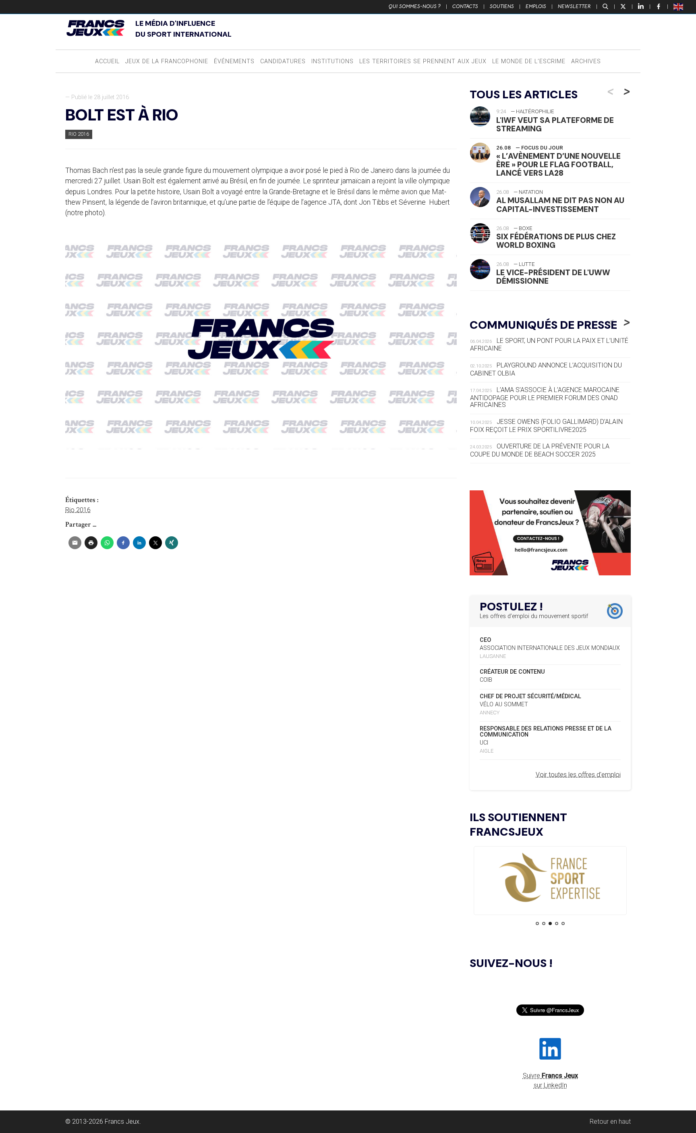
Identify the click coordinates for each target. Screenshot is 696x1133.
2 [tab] (543, 923)
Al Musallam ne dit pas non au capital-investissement (560, 204)
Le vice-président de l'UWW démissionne (553, 277)
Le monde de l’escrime (529, 61)
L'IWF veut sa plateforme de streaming (555, 124)
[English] (678, 6)
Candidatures (283, 61)
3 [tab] (550, 923)
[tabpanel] (550, 878)
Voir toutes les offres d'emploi (578, 774)
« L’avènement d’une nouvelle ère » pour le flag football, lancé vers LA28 (558, 164)
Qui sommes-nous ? (415, 6)
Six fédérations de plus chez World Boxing (556, 241)
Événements (234, 61)
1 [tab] (537, 923)
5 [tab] (563, 923)
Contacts (465, 6)
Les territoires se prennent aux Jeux (423, 61)
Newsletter (574, 6)
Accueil (107, 61)
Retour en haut (610, 1121)
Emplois (536, 6)
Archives (586, 61)
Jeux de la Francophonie (166, 61)
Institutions (332, 61)
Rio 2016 (78, 134)
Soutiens (502, 6)
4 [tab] (556, 923)
